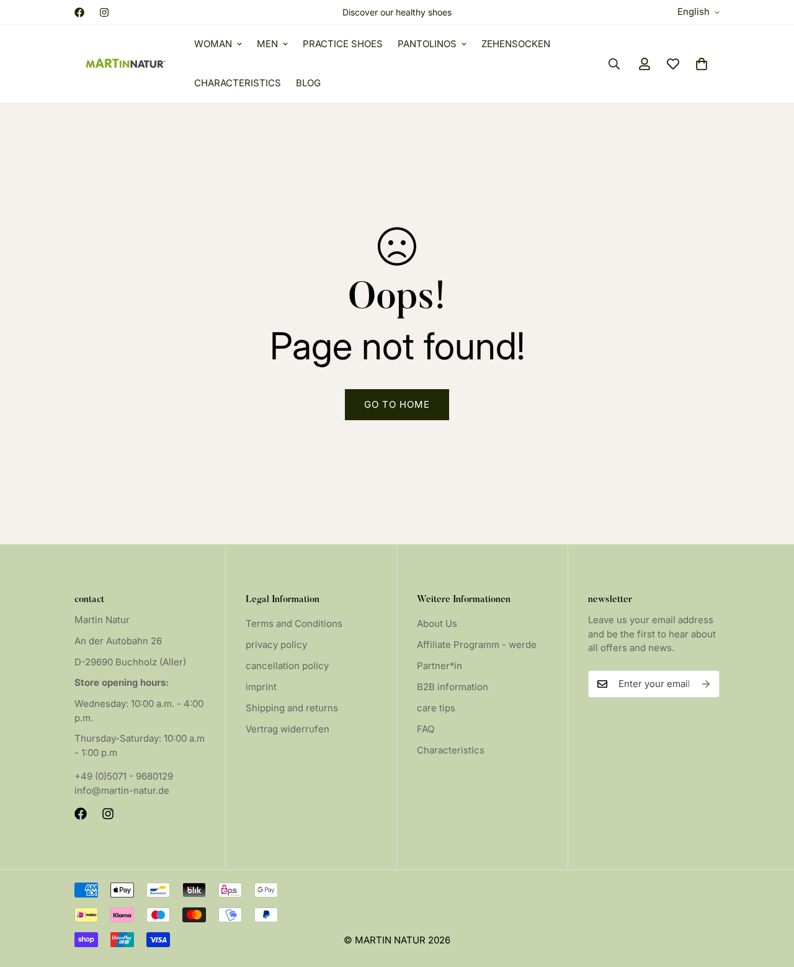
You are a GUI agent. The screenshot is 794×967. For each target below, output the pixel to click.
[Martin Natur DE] (125, 64)
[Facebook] (79, 12)
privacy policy (276, 644)
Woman (213, 44)
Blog (308, 83)
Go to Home (397, 404)
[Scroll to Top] (770, 899)
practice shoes (343, 44)
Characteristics (237, 83)
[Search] (614, 64)
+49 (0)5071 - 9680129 (123, 776)
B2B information (452, 687)
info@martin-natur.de (121, 790)
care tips (436, 708)
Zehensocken (515, 44)
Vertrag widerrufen (287, 729)
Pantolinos (427, 44)
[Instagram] (104, 12)
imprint (261, 687)
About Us (437, 623)
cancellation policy (287, 666)
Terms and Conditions (294, 623)
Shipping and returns (292, 708)
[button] (701, 64)
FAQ (425, 729)
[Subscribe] (706, 684)
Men (267, 44)
